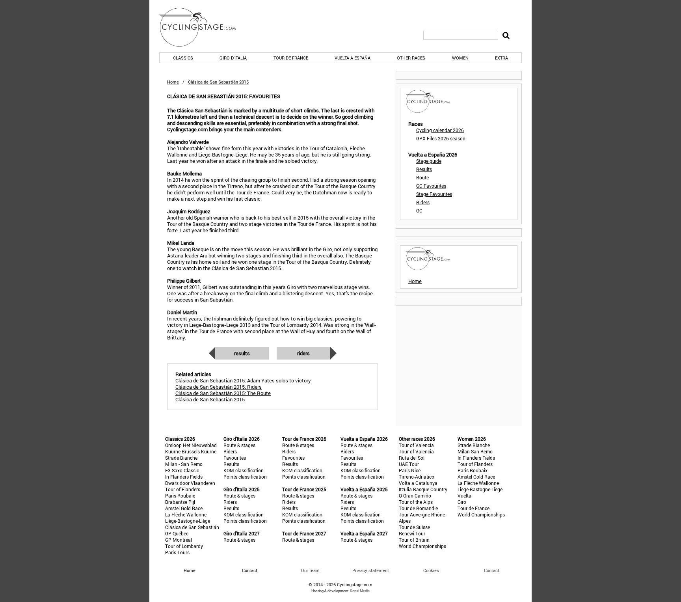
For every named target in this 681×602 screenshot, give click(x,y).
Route (422, 177)
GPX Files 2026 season (440, 138)
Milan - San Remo (184, 464)
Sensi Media (360, 590)
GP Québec (176, 533)
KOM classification (243, 470)
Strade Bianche (181, 458)
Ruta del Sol (411, 458)
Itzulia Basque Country (423, 489)
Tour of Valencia (416, 445)
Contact (491, 570)
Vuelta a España (352, 58)
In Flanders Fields (184, 476)
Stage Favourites (434, 194)
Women (460, 58)
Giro (462, 502)
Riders (303, 353)
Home (173, 82)
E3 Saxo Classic (182, 470)
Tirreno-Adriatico (416, 476)
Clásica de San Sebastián (192, 527)
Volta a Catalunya (418, 483)
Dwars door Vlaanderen (190, 483)
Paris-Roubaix (180, 495)
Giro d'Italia (233, 58)
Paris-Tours (177, 552)
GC (419, 210)
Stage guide (428, 161)
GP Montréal (178, 540)
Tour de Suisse (414, 527)
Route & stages (239, 445)
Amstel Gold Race (184, 508)
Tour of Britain (414, 540)
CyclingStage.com (202, 27)
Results (242, 353)
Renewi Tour (412, 533)
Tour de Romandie (418, 508)
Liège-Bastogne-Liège (187, 521)
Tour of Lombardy (184, 546)
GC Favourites (431, 186)
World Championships (422, 546)
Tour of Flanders (182, 489)
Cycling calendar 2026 (440, 130)
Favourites (234, 458)
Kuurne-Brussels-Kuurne (190, 451)
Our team (310, 570)
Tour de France (291, 58)
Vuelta (464, 495)
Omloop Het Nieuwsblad (191, 445)
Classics (183, 58)
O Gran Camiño (415, 495)
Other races (411, 58)
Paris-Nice (410, 470)
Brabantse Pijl (180, 502)
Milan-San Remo (475, 451)
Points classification (245, 476)
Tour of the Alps (416, 502)
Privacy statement (370, 570)
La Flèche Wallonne (186, 514)
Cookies (431, 570)
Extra (501, 58)
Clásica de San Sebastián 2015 (210, 399)
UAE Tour (409, 464)
